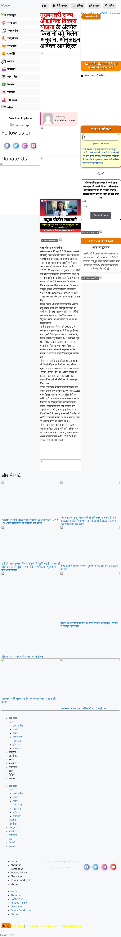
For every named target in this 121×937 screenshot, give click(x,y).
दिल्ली (15, 729)
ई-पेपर (12, 778)
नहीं (85, 206)
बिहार (15, 733)
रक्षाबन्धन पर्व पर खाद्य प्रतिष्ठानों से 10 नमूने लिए (83, 708)
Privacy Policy (18, 872)
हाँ (85, 201)
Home (14, 861)
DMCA (14, 883)
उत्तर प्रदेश (18, 725)
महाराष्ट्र (17, 740)
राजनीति (13, 763)
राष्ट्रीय (12, 752)
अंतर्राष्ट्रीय (14, 755)
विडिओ (12, 774)
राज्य (11, 721)
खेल (11, 770)
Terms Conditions (20, 880)
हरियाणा (16, 744)
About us (15, 865)
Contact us (16, 868)
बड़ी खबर (13, 718)
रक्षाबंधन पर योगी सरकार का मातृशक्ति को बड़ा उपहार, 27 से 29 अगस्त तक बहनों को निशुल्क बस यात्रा (29, 521)
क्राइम (12, 759)
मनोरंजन (13, 767)
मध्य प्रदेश (17, 736)
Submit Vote (101, 215)
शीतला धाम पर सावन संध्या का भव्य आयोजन (22, 656)
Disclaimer (16, 876)
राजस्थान (17, 748)
